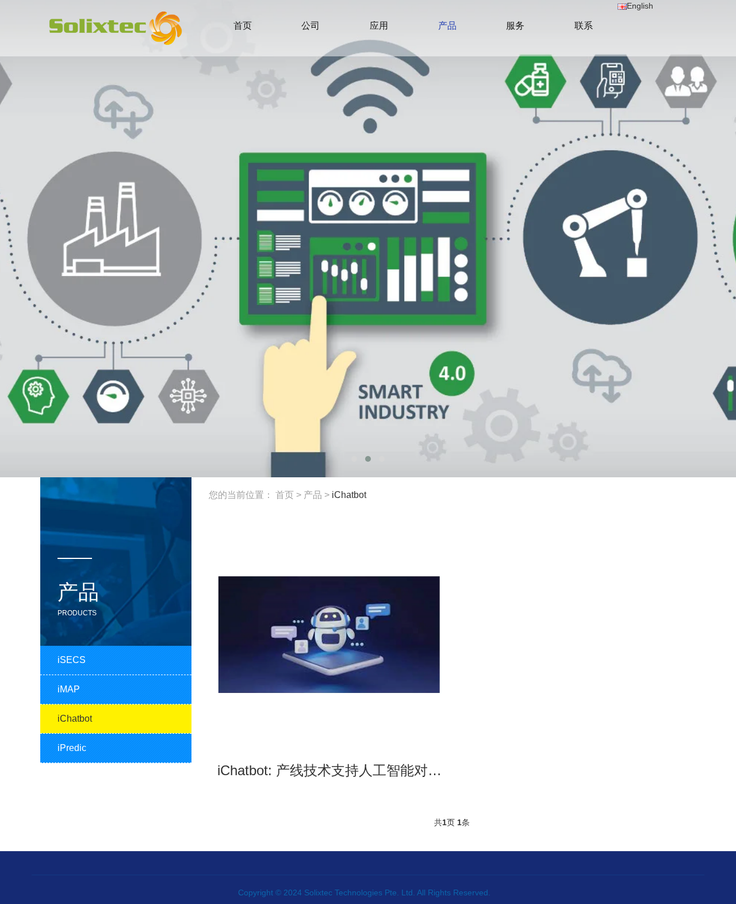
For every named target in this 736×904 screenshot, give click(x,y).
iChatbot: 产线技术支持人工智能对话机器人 (350, 770)
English (640, 5)
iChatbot (349, 495)
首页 (284, 495)
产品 (313, 495)
